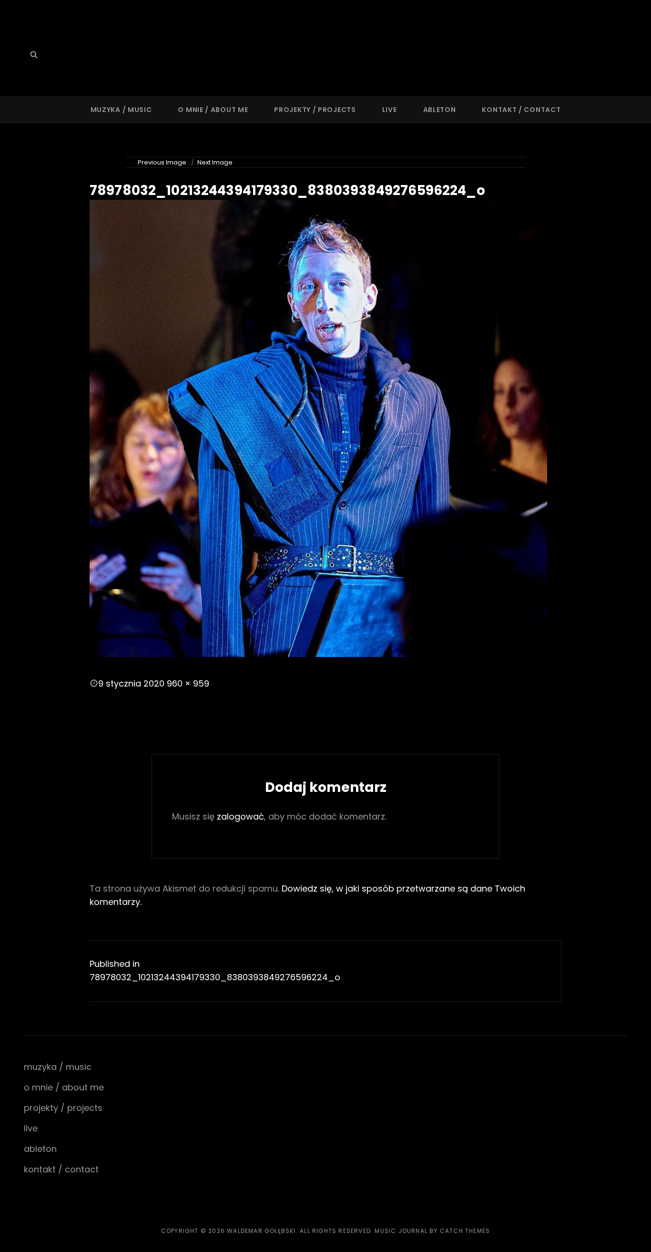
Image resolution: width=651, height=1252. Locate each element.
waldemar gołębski (261, 1231)
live (389, 109)
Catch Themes (465, 1231)
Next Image (215, 162)
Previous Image (162, 162)
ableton (439, 109)
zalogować (240, 816)
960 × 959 (188, 683)
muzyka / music (121, 109)
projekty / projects (315, 109)
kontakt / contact (521, 109)
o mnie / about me (213, 109)
